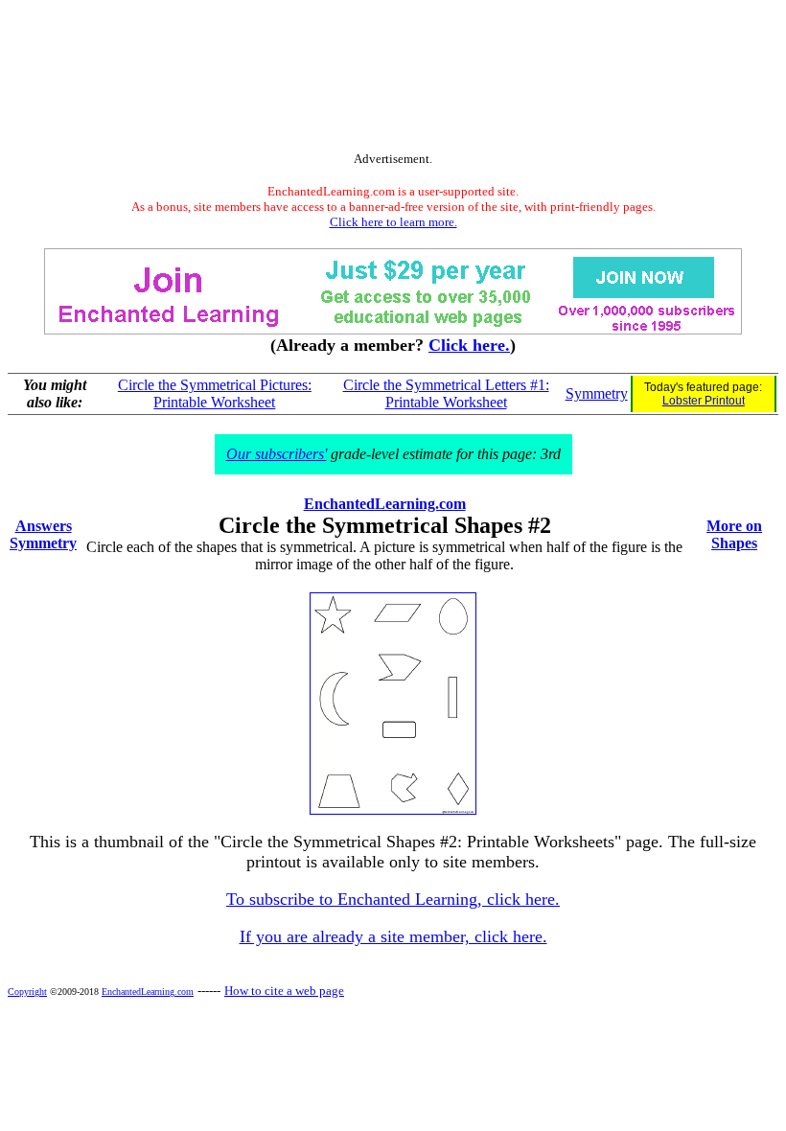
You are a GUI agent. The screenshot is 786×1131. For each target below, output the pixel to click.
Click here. (469, 345)
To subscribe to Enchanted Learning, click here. (393, 899)
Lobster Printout (703, 400)
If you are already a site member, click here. (393, 936)
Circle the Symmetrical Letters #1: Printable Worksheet (446, 393)
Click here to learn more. (393, 222)
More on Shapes (734, 534)
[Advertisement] (393, 79)
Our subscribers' (276, 454)
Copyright (27, 991)
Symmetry (597, 393)
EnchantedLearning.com (385, 504)
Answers (43, 526)
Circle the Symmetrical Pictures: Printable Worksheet (215, 393)
